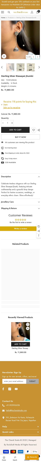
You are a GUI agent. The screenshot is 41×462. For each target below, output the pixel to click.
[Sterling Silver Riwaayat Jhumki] (20, 331)
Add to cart (15, 130)
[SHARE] (38, 130)
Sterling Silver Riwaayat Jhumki (20, 348)
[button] (33, 57)
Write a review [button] (20, 228)
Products (11, 17)
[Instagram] (9, 389)
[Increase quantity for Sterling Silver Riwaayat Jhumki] (12, 123)
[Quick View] (27, 328)
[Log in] (32, 12)
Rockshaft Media (13, 444)
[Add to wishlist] (33, 130)
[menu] (2, 12)
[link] (20, 302)
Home (3, 17)
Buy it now (20, 137)
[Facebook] (3, 389)
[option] (20, 40)
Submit (32, 381)
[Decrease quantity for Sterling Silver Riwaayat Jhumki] (3, 123)
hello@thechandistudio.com (16, 410)
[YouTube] (16, 389)
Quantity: (5, 118)
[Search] (9, 12)
